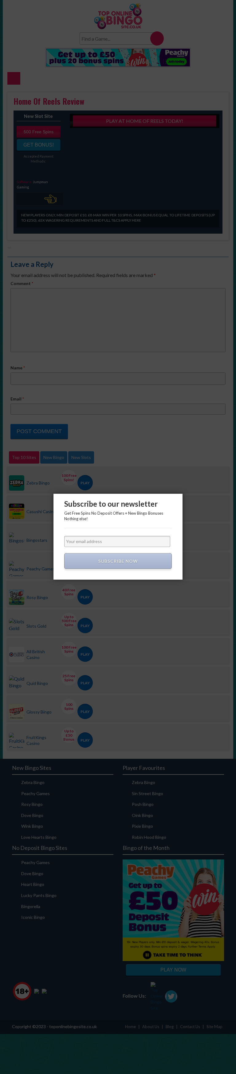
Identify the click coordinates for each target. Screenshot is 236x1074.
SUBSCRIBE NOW (118, 561)
